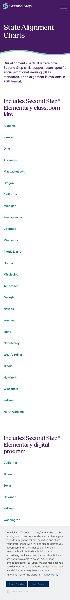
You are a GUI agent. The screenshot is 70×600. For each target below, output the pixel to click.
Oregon (9, 183)
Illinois (8, 366)
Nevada (9, 309)
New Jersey (12, 343)
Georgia (9, 297)
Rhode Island (12, 251)
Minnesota (11, 240)
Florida (8, 263)
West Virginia (13, 354)
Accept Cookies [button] (16, 584)
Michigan (10, 206)
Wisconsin (11, 389)
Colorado (10, 228)
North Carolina (14, 411)
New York (10, 377)
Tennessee (11, 286)
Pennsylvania (13, 217)
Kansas (9, 137)
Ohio (7, 148)
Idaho (7, 331)
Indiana (9, 400)
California (10, 194)
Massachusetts (14, 171)
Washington (12, 320)
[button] (18, 591)
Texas (8, 485)
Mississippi (11, 274)
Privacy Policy (50, 574)
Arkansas (10, 160)
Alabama (10, 125)
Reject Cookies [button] (38, 584)
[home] (17, 6)
